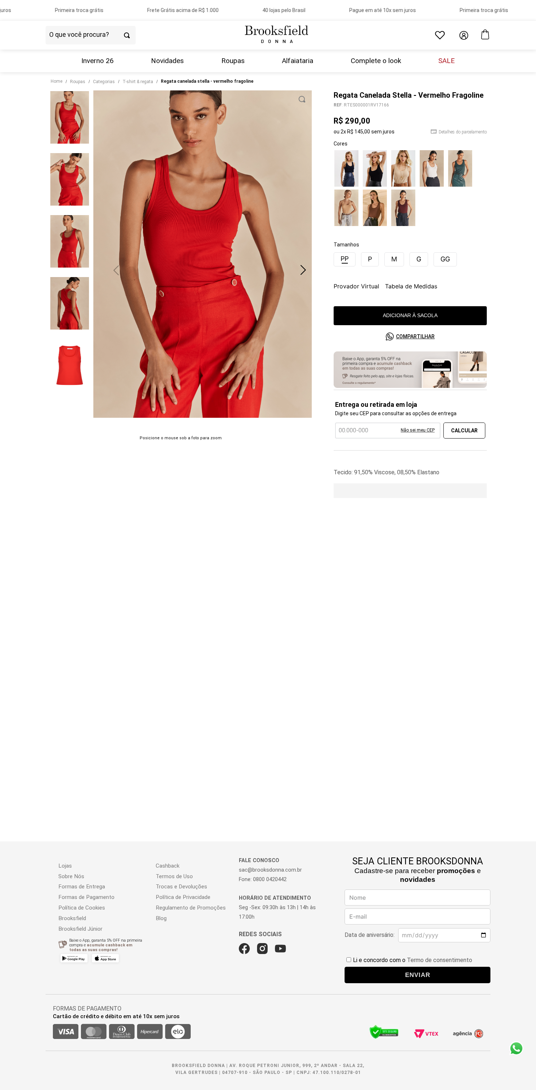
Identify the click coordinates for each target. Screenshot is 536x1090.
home (56, 81)
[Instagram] (262, 948)
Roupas (233, 61)
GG (445, 259)
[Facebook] (244, 948)
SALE (446, 61)
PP (345, 258)
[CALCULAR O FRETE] (464, 431)
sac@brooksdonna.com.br (270, 870)
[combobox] (103, 35)
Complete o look (376, 61)
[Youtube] (280, 948)
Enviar (417, 974)
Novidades (167, 61)
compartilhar (415, 336)
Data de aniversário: (370, 934)
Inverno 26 (97, 61)
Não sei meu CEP (418, 430)
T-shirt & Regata (138, 81)
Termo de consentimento (439, 960)
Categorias (104, 81)
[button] (303, 270)
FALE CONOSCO (259, 860)
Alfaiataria (297, 61)
